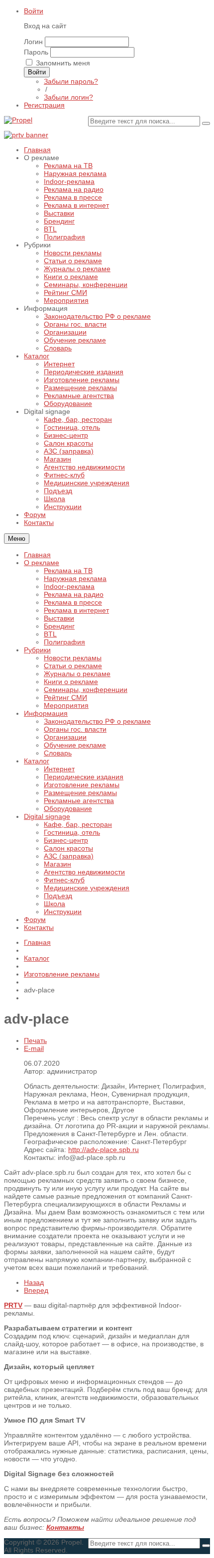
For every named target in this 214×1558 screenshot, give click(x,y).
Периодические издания (83, 777)
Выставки (59, 618)
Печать (35, 1040)
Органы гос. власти (75, 729)
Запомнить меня (63, 63)
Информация (46, 713)
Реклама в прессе (73, 602)
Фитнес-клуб (64, 880)
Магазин (57, 864)
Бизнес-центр (66, 840)
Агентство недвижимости (84, 872)
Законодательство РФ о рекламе (97, 721)
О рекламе (41, 563)
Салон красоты (68, 848)
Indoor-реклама (69, 586)
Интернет (59, 769)
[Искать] (206, 123)
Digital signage (47, 816)
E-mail (34, 1048)
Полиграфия (64, 642)
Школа (54, 904)
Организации (65, 737)
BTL (50, 634)
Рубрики (37, 650)
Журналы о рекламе (77, 674)
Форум (35, 919)
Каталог (36, 761)
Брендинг (59, 626)
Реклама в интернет (76, 610)
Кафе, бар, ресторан (78, 824)
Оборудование (68, 808)
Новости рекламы (73, 658)
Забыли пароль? (71, 81)
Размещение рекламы (80, 793)
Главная (37, 555)
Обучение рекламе (75, 745)
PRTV (13, 1305)
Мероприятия (66, 705)
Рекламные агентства (79, 801)
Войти (33, 11)
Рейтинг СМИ (65, 697)
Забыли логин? (68, 97)
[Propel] (18, 120)
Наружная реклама (75, 578)
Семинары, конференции (85, 689)
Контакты (39, 927)
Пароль (36, 52)
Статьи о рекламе (73, 666)
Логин (33, 42)
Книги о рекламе (71, 682)
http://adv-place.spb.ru (103, 1150)
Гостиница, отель (72, 832)
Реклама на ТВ (68, 571)
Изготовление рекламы (81, 785)
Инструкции (63, 912)
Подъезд (58, 896)
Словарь (58, 753)
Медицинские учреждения (86, 888)
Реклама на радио (74, 594)
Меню (16, 538)
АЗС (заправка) (69, 856)
